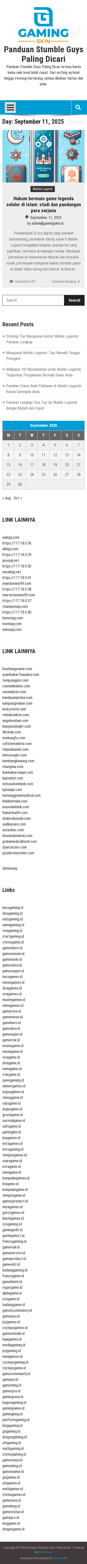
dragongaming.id (14, 1437)
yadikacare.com (14, 824)
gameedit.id (11, 1264)
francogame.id (13, 1276)
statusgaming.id (14, 1454)
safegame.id (11, 1126)
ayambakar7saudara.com (20, 674)
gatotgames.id (13, 1212)
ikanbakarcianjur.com (17, 772)
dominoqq (9, 868)
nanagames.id (12, 1356)
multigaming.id (13, 1448)
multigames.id (12, 1489)
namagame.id (12, 1068)
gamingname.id (13, 1408)
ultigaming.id (11, 1443)
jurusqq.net (10, 560)
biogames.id (11, 1138)
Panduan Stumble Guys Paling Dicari (43, 54)
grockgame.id (12, 1115)
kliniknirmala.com (14, 801)
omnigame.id (11, 1172)
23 (20, 474)
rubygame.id (11, 1103)
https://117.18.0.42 (16, 566)
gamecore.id (11, 1011)
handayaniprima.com (17, 697)
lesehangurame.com (17, 669)
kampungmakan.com (17, 703)
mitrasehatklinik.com (17, 784)
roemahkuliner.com (16, 686)
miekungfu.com (13, 738)
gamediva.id (11, 1028)
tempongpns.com (15, 680)
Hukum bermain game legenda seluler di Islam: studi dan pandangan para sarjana (43, 204)
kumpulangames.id (15, 1178)
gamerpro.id (11, 1391)
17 (32, 465)
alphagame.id (12, 1293)
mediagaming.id (13, 1345)
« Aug (6, 498)
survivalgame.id (13, 1120)
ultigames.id (11, 1483)
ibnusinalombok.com (17, 835)
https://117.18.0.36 (16, 543)
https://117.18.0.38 (16, 589)
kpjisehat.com (12, 778)
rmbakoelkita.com (15, 715)
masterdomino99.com (18, 595)
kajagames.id (12, 1339)
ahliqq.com (10, 549)
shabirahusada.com (16, 818)
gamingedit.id (12, 1230)
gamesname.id (13, 1471)
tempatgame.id (13, 1195)
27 (67, 474)
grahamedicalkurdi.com (19, 841)
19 (55, 465)
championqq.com (15, 606)
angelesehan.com (15, 720)
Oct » (18, 498)
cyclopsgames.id (15, 1327)
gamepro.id (10, 1517)
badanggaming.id (14, 1270)
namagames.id (12, 1005)
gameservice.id (13, 1253)
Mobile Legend (42, 189)
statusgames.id (13, 1494)
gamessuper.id (13, 971)
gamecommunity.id (16, 1373)
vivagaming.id (12, 930)
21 (78, 465)
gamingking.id (12, 1414)
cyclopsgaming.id (15, 1362)
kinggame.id (11, 1523)
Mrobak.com (11, 732)
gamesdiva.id (12, 965)
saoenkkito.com (14, 692)
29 (8, 484)
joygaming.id (11, 1350)
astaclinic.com (13, 830)
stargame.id (11, 1074)
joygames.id (11, 1322)
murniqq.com (12, 623)
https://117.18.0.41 (16, 577)
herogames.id (12, 976)
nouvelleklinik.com (15, 807)
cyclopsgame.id (14, 1368)
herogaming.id (12, 907)
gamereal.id (11, 1247)
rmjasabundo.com (15, 749)
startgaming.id (13, 936)
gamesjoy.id (11, 1316)
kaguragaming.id (14, 1402)
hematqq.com (12, 618)
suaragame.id (12, 1161)
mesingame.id (12, 1051)
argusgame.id (12, 1109)
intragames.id (12, 1143)
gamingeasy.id (12, 1396)
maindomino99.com (16, 583)
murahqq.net (11, 572)
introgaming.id (12, 1149)
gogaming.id (11, 1431)
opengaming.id (13, 1080)
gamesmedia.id (13, 1333)
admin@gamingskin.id (47, 223)
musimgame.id (12, 1045)
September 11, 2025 (46, 217)
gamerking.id (11, 1385)
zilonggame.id (12, 1097)
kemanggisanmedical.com (21, 795)
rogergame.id (12, 1287)
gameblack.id (12, 1281)
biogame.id (10, 1184)
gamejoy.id (10, 1379)
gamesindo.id (12, 959)
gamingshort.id (13, 1235)
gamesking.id (12, 1466)
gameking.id (11, 1506)
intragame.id (11, 1166)
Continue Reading (64, 281)
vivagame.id (11, 1057)
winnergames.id (13, 1086)
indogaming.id (12, 919)
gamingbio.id (11, 1132)
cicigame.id (10, 1299)
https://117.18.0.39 (16, 554)
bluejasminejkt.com (16, 726)
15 (8, 465)
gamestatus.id (13, 1512)
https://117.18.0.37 (16, 600)
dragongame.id (13, 1529)
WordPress (45, 1552)
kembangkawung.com (18, 761)
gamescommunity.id (17, 1310)
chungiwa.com (12, 766)
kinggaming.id (12, 1425)
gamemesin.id (12, 1017)
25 (43, 474)
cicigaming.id (12, 1224)
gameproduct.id (14, 1258)
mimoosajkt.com (14, 755)
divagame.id (11, 1063)
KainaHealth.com (15, 812)
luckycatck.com (14, 709)
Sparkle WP (60, 1558)
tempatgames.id (14, 1155)
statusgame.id (13, 942)
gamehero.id (11, 1022)
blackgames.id (13, 1218)
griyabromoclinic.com (18, 853)
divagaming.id (12, 913)
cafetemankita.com (17, 743)
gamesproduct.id (15, 1201)
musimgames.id (13, 999)
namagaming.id (13, 925)
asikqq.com (10, 537)
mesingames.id (13, 982)
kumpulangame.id (15, 1189)
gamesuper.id (12, 1034)
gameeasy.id (11, 1500)
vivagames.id (12, 994)
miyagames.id (12, 1207)
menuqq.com (12, 629)
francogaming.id (14, 1241)
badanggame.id (13, 1304)
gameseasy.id (12, 1460)
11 (43, 455)
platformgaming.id (15, 1420)
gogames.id (11, 1477)
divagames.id (12, 988)
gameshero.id (12, 948)
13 (67, 455)
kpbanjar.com (12, 789)
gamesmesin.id (13, 953)
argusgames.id (13, 1092)
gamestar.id (11, 1040)
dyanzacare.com (14, 847)
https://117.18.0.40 (16, 612)
